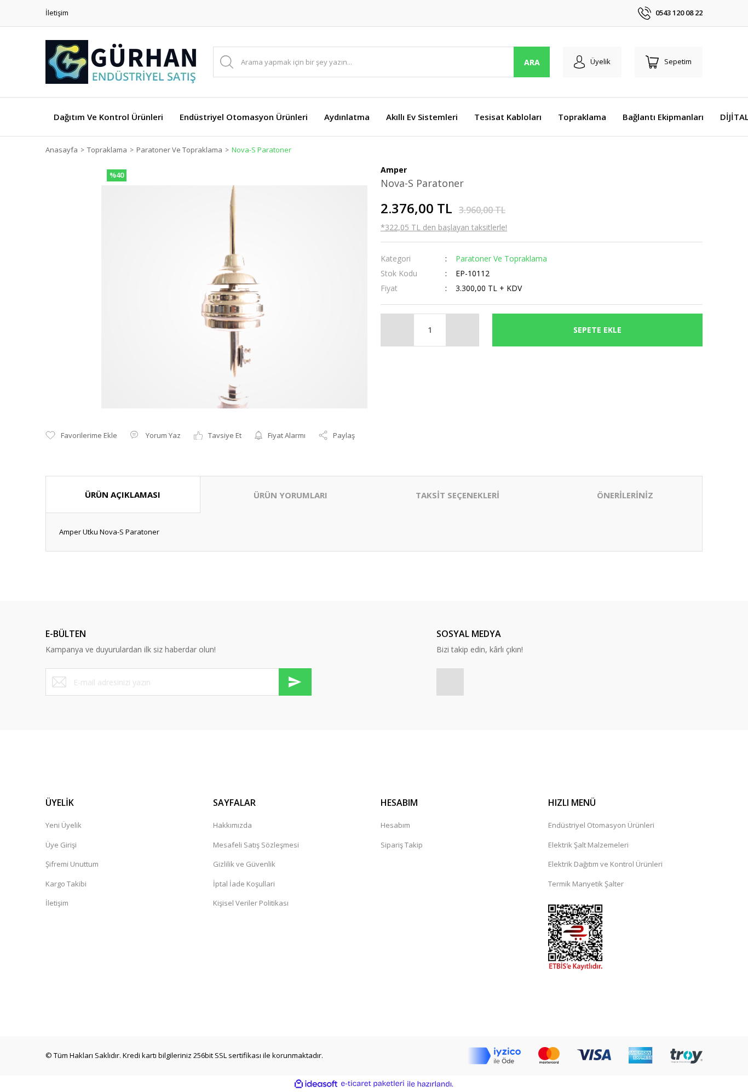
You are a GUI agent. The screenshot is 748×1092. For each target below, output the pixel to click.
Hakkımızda (232, 825)
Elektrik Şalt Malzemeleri (588, 845)
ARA (532, 62)
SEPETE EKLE (597, 330)
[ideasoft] (316, 1083)
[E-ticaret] (373, 1083)
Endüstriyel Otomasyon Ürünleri (601, 825)
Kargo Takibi (66, 884)
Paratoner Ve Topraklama (501, 258)
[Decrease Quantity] (397, 330)
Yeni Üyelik (63, 825)
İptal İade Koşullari (244, 884)
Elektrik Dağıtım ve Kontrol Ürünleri (605, 864)
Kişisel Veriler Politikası (251, 903)
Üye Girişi (61, 845)
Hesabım (395, 825)
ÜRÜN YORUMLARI (290, 495)
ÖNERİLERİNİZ (625, 495)
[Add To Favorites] (81, 435)
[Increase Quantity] (462, 330)
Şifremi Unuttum (72, 864)
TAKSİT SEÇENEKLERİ (457, 495)
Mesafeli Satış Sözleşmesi (256, 845)
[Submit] (295, 682)
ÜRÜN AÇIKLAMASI (122, 494)
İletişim (56, 13)
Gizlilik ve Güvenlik (244, 864)
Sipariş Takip (402, 845)
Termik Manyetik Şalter (586, 884)
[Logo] (122, 62)
